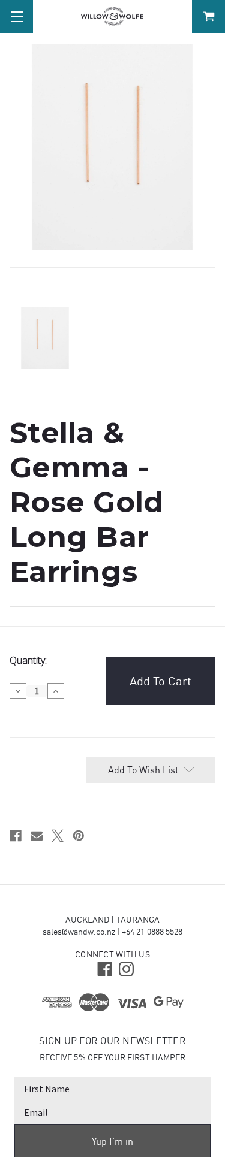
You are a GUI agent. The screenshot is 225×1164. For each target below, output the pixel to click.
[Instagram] (125, 968)
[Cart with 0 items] (209, 16)
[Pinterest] (79, 835)
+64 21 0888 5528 (152, 931)
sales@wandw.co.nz (79, 931)
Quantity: (28, 660)
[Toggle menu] (16, 16)
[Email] (37, 835)
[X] (58, 835)
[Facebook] (16, 835)
